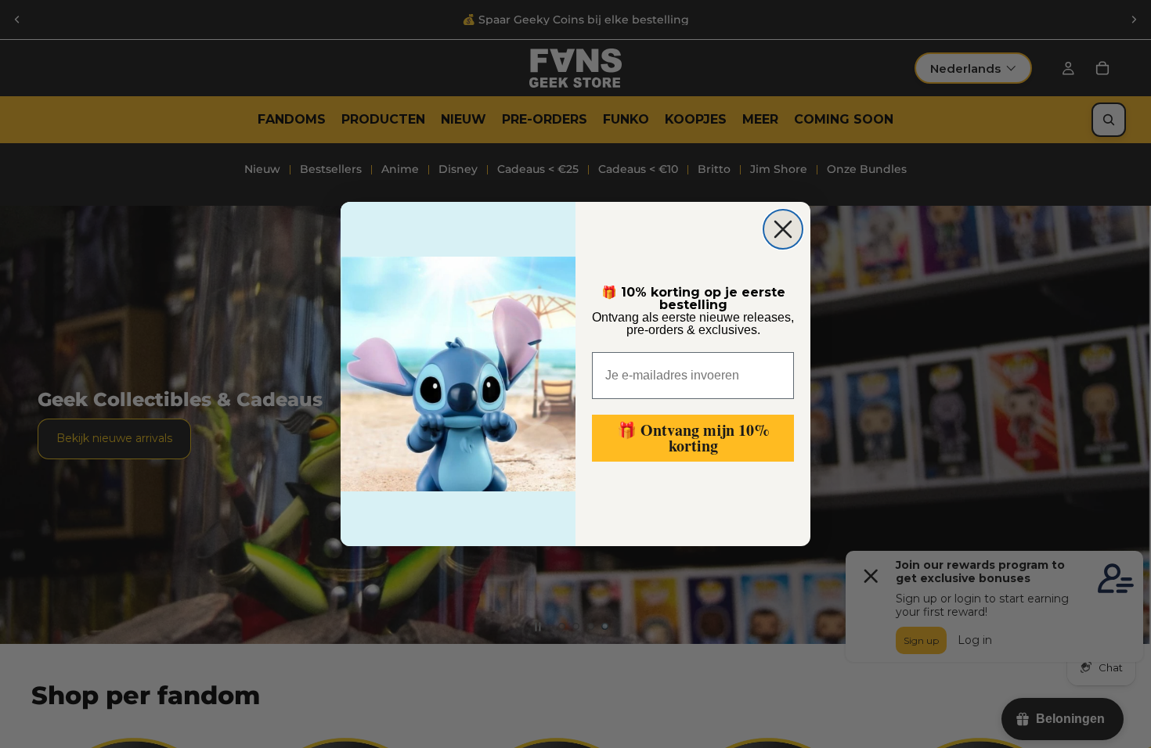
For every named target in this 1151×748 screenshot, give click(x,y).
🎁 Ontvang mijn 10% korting (693, 438)
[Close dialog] (783, 229)
